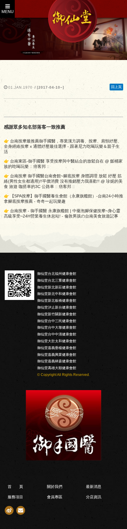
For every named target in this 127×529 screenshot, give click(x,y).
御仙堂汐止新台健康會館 (56, 307)
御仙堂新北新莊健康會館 (56, 287)
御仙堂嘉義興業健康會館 (56, 355)
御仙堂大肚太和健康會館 (56, 341)
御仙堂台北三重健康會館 (56, 280)
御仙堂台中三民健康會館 (56, 321)
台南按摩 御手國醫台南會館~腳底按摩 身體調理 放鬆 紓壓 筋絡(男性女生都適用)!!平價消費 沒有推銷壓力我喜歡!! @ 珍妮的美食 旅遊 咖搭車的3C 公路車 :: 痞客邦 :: (63, 181)
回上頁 (116, 87)
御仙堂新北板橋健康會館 (56, 300)
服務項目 (15, 497)
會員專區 (54, 497)
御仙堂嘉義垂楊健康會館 (56, 348)
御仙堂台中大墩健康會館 (56, 327)
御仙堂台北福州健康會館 (56, 274)
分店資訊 (93, 497)
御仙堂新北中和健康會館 (56, 294)
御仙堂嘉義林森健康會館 (56, 361)
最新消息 (93, 486)
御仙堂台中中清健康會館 (56, 334)
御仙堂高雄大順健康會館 (56, 368)
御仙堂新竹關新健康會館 (56, 314)
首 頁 (15, 486)
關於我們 (54, 486)
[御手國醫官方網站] (63, 458)
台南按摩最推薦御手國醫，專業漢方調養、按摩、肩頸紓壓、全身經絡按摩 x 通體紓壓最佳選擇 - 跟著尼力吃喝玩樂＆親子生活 (63, 146)
